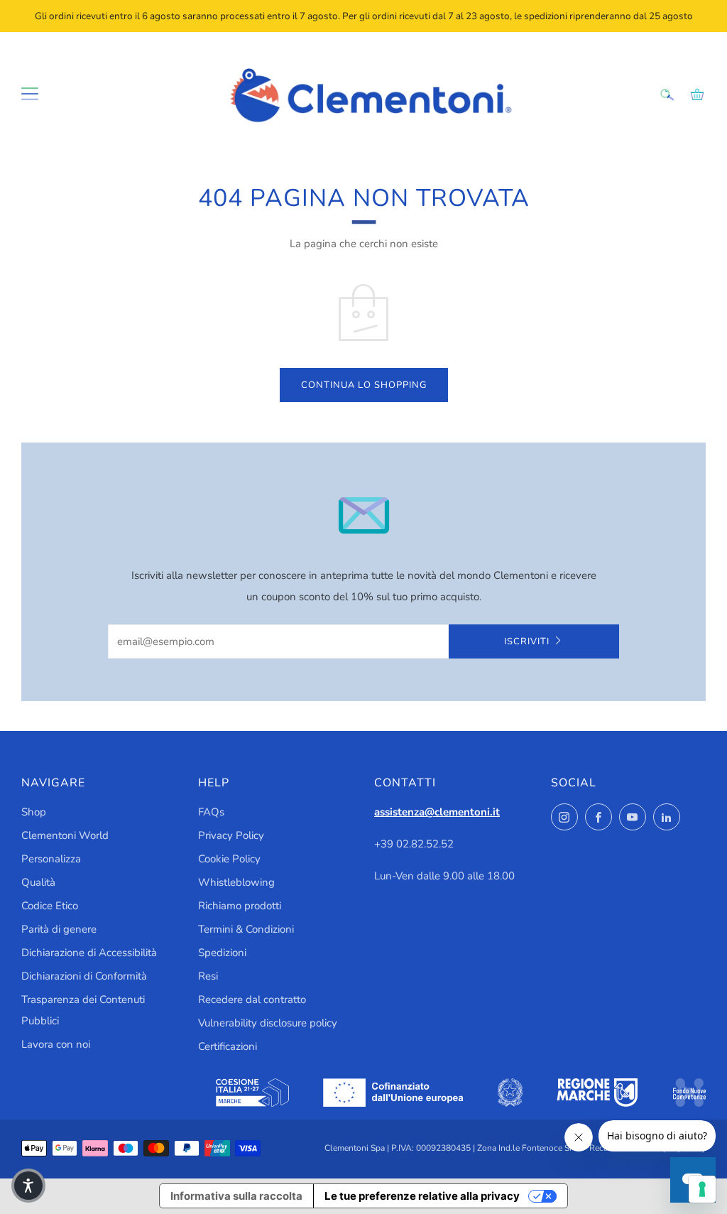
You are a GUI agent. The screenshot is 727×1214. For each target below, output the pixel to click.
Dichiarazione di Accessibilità (89, 952)
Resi (208, 976)
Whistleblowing (236, 882)
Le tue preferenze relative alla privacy (422, 1196)
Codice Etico (49, 906)
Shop (33, 812)
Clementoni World (65, 835)
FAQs (211, 812)
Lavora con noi (55, 1044)
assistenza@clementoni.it (437, 812)
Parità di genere (59, 929)
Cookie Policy (229, 859)
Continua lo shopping (364, 385)
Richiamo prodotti (239, 906)
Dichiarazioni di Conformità (84, 976)
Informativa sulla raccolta (236, 1196)
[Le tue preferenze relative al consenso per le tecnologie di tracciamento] (702, 1189)
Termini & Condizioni (246, 929)
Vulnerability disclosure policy (267, 1023)
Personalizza (51, 859)
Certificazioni (227, 1046)
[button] (28, 1186)
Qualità (38, 882)
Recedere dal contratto (252, 999)
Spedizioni (222, 952)
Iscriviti (527, 641)
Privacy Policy (231, 835)
